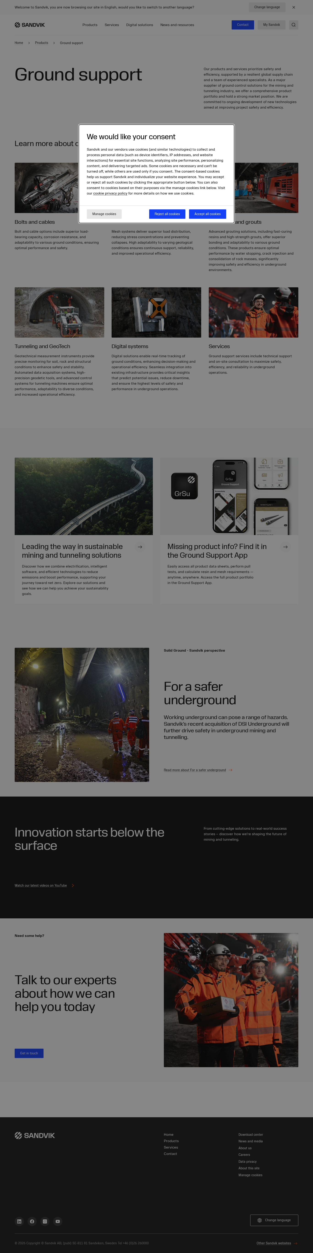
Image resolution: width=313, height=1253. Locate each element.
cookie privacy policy (110, 193)
